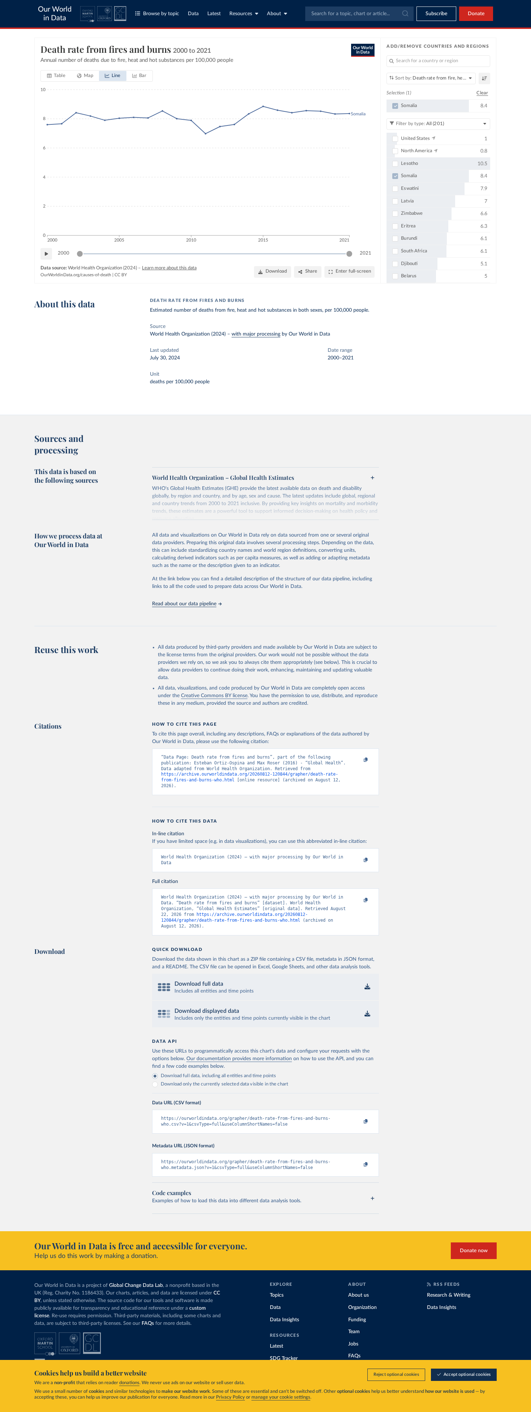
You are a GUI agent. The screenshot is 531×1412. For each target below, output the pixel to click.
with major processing (256, 334)
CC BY (121, 275)
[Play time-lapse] (46, 254)
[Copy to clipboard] (358, 760)
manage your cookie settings (280, 1397)
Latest (214, 13)
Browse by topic (161, 13)
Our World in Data (55, 14)
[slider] (80, 254)
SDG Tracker (284, 1358)
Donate (476, 13)
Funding (357, 1319)
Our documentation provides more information (239, 1058)
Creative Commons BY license (214, 695)
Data (193, 13)
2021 (365, 253)
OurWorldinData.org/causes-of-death (75, 275)
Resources (240, 13)
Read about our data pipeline (184, 603)
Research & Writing (448, 1295)
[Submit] (404, 14)
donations (129, 1383)
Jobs (353, 1344)
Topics (277, 1295)
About (274, 13)
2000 (63, 253)
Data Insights (284, 1319)
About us (358, 1295)
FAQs (148, 1323)
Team (354, 1331)
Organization (362, 1307)
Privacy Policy (230, 1397)
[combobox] (359, 14)
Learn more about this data (169, 268)
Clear (482, 93)
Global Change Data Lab (136, 1285)
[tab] (56, 76)
